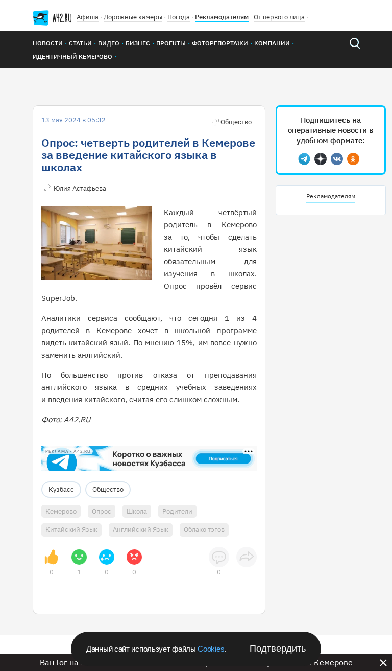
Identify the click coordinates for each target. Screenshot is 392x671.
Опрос (101, 511)
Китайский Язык (71, 529)
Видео (108, 43)
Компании (272, 43)
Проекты (171, 43)
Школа (137, 511)
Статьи (80, 43)
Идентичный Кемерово (72, 56)
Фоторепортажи (220, 43)
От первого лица (279, 17)
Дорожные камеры (133, 17)
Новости (48, 43)
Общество (108, 489)
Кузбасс (61, 489)
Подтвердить (278, 648)
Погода (178, 17)
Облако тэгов (204, 529)
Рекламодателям (222, 17)
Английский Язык (140, 529)
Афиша (88, 17)
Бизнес (138, 43)
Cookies (211, 648)
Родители (177, 511)
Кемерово (61, 511)
